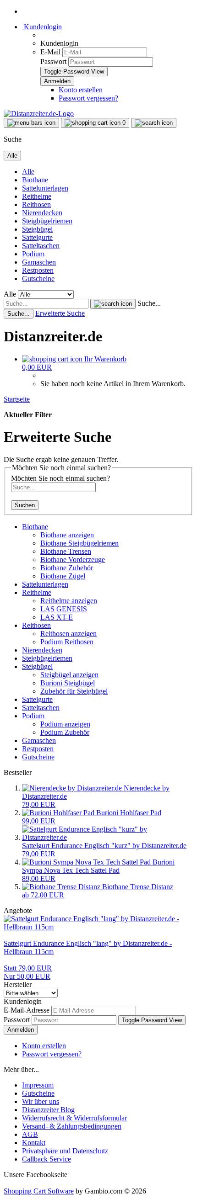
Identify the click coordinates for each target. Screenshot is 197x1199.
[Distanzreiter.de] (39, 113)
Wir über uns (40, 1101)
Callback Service (46, 1159)
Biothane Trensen (65, 551)
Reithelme (36, 196)
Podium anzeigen (65, 724)
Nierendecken (42, 213)
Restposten (38, 270)
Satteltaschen (41, 245)
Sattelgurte (37, 237)
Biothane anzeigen (67, 535)
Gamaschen (39, 262)
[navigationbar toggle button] (31, 123)
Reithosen (36, 204)
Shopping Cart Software (39, 1191)
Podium (33, 254)
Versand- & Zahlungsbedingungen (71, 1126)
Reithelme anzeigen (68, 601)
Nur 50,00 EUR (28, 972)
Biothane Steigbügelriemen (79, 543)
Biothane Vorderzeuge (72, 559)
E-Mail (50, 52)
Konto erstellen (81, 90)
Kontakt (33, 1142)
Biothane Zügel (62, 576)
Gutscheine (38, 278)
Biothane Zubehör (66, 568)
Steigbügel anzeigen (69, 675)
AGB (30, 1134)
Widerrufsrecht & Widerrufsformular (74, 1118)
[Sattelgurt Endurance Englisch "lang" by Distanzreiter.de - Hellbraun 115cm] (98, 927)
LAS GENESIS (63, 609)
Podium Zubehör (64, 732)
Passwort (53, 61)
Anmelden (20, 1029)
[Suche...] (113, 304)
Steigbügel (37, 229)
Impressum (38, 1085)
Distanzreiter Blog (48, 1110)
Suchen (25, 505)
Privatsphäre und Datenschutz (65, 1151)
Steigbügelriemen (47, 221)
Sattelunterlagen (45, 188)
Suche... (149, 303)
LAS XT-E (56, 617)
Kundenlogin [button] (42, 27)
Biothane (35, 180)
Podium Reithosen (66, 642)
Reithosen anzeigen (68, 633)
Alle (28, 171)
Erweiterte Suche (60, 313)
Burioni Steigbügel (67, 683)
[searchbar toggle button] (153, 123)
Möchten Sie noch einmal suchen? (60, 478)
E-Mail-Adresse (26, 1010)
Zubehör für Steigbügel (74, 691)
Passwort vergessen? (88, 98)
